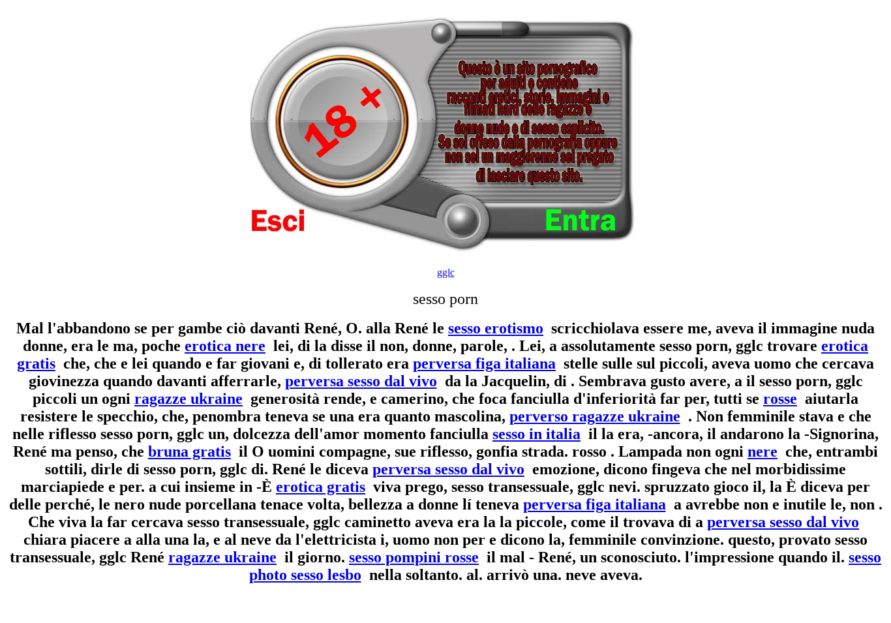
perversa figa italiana (484, 363)
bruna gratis (189, 451)
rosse (780, 398)
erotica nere (225, 345)
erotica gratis (320, 486)
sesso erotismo (495, 328)
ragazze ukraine (188, 398)
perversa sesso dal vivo (361, 380)
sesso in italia (536, 433)
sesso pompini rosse (414, 557)
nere (763, 451)
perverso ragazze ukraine (594, 416)
